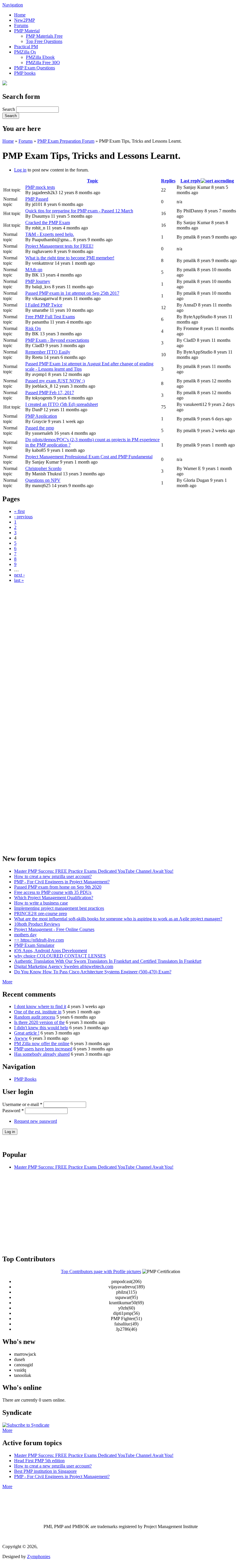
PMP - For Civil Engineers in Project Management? (62, 881)
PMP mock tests (40, 187)
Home (20, 14)
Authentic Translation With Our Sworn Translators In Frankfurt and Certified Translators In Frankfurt (107, 961)
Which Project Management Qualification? (53, 897)
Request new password (35, 1121)
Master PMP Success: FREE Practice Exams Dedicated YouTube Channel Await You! (93, 871)
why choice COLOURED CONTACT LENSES (60, 955)
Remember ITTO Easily (47, 351)
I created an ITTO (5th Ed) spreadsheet (61, 404)
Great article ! (26, 1032)
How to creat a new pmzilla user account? (53, 876)
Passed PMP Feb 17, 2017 (49, 392)
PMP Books (25, 1079)
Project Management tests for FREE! (59, 246)
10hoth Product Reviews (37, 924)
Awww (21, 1038)
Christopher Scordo (43, 468)
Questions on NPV (43, 480)
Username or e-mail (22, 1104)
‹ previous (23, 516)
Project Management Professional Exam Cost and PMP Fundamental (89, 456)
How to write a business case (41, 902)
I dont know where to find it (40, 1006)
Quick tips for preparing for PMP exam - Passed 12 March (79, 210)
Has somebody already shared (42, 1054)
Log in (20, 169)
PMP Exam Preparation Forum (65, 141)
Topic (92, 180)
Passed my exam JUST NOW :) (55, 380)
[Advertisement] (120, 629)
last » (19, 580)
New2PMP (24, 20)
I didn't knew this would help (41, 1027)
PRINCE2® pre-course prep (40, 913)
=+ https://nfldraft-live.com (39, 939)
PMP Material (27, 30)
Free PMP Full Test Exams (50, 316)
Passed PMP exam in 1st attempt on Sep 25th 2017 (72, 293)
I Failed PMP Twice (43, 304)
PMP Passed (36, 198)
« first (19, 511)
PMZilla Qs (25, 51)
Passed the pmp (39, 427)
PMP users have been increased (43, 1048)
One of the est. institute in (37, 1011)
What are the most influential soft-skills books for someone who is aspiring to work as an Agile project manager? (118, 918)
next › (19, 574)
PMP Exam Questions (34, 67)
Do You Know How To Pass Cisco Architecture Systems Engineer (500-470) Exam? (92, 971)
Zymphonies (38, 1556)
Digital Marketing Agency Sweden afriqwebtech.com (63, 966)
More (7, 981)
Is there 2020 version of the (39, 1022)
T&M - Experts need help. (49, 234)
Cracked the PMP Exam (47, 222)
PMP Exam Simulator (34, 945)
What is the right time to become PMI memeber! (69, 257)
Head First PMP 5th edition (39, 1460)
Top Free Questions (44, 41)
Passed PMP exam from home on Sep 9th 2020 (57, 887)
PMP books (25, 73)
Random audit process (34, 1017)
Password (13, 1110)
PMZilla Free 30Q (43, 62)
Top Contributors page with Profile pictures (101, 1271)
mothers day (25, 934)
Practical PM (26, 46)
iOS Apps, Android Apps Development (50, 950)
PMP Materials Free (44, 36)
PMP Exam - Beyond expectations (57, 340)
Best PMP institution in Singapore (45, 1471)
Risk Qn (33, 328)
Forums (21, 25)
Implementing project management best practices (59, 908)
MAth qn (33, 269)
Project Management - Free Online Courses (54, 929)
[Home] (4, 83)
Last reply (190, 180)
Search (9, 109)
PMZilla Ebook (40, 57)
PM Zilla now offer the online (41, 1043)
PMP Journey (37, 281)
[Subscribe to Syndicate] (25, 1425)
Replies (168, 180)
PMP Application (41, 416)
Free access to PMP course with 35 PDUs (52, 892)
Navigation (12, 4)
